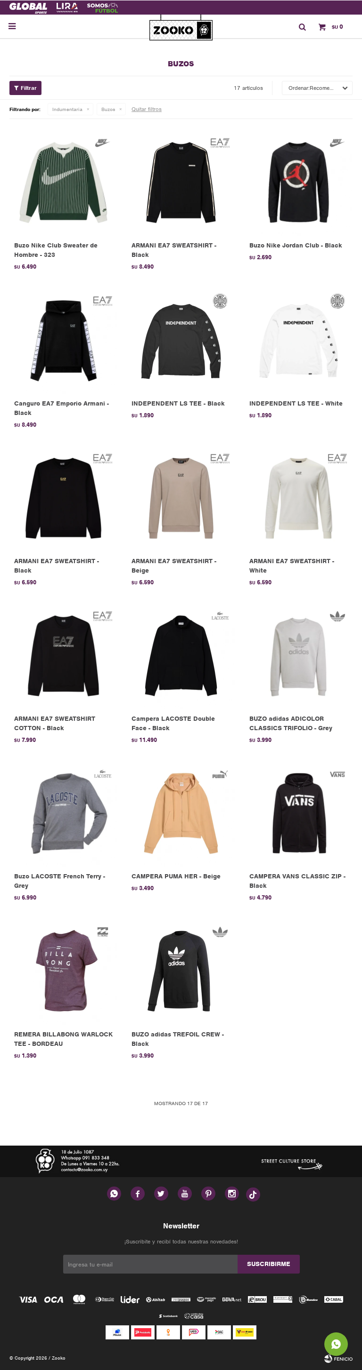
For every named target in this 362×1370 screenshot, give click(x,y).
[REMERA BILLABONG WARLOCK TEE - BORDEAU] (63, 971)
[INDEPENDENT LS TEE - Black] (181, 340)
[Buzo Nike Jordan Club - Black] (299, 182)
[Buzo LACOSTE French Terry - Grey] (63, 813)
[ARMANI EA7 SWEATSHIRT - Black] (181, 182)
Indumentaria (67, 109)
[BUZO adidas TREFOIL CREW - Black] (181, 971)
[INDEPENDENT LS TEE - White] (299, 340)
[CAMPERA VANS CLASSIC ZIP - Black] (299, 813)
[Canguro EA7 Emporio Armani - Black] (63, 340)
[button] (302, 26)
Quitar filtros (147, 109)
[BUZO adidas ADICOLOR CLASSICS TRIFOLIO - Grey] (299, 655)
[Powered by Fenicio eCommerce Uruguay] (338, 1358)
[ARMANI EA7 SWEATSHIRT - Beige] (181, 498)
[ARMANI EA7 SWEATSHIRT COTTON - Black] (63, 655)
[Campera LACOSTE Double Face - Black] (181, 655)
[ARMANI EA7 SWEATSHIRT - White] (299, 498)
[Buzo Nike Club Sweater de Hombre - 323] (63, 182)
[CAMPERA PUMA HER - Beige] (181, 813)
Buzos (108, 109)
